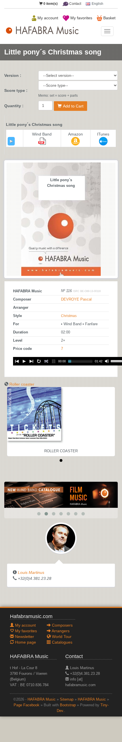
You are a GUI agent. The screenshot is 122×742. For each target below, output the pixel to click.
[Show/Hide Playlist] (53, 361)
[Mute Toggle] (107, 361)
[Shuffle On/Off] (46, 361)
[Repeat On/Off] (39, 361)
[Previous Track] (16, 361)
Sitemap (66, 699)
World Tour (61, 636)
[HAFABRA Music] (61, 494)
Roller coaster (21, 384)
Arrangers (60, 631)
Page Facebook (26, 705)
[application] (11, 141)
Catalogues (61, 642)
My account (47, 18)
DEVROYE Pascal (76, 299)
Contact (74, 4)
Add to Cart (73, 106)
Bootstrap (68, 705)
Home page (25, 642)
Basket (108, 18)
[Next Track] (31, 361)
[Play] (11, 141)
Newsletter (24, 636)
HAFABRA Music (42, 699)
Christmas (69, 316)
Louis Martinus (31, 572)
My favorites (80, 18)
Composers (62, 625)
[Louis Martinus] (61, 538)
